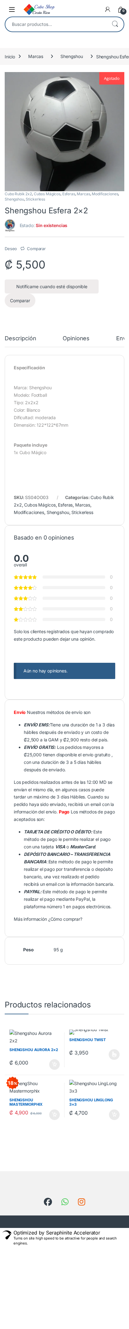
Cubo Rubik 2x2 (18, 194)
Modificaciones (105, 194)
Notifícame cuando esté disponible (51, 286)
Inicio (10, 56)
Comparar (36, 248)
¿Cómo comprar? (65, 919)
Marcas (35, 56)
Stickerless (35, 199)
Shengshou (71, 56)
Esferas (68, 194)
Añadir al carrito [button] (53, 1064)
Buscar (115, 24)
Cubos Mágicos (47, 194)
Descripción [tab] (20, 339)
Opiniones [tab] (76, 339)
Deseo (11, 248)
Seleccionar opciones (108, 1054)
